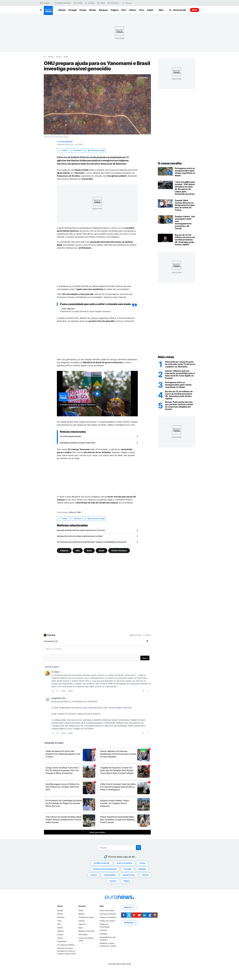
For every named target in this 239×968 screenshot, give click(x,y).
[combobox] (135, 3)
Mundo (92, 10)
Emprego (103, 934)
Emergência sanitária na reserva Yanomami (77, 443)
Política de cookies (107, 921)
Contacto (103, 930)
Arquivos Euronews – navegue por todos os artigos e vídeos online (66, 951)
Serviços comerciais (108, 914)
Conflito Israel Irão (102, 863)
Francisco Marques (66, 141)
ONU (78, 550)
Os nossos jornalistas (65, 945)
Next (123, 10)
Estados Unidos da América (105, 869)
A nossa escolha (170, 163)
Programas (61, 941)
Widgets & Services (86, 931)
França (142, 863)
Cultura (132, 10)
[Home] (44, 57)
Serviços (82, 906)
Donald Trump (129, 875)
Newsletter (128, 923)
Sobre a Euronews (107, 910)
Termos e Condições (108, 917)
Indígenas (64, 550)
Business (103, 10)
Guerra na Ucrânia (124, 863)
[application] (97, 104)
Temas (60, 906)
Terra (141, 10)
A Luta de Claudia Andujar (70, 436)
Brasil (66, 57)
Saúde (150, 10)
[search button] (123, 3)
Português (45, 3)
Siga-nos (82, 924)
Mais (102, 906)
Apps (81, 928)
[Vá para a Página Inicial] (48, 10)
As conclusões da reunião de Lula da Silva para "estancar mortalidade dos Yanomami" (92, 542)
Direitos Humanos (119, 550)
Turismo (113, 881)
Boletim (82, 914)
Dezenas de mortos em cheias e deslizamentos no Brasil (80, 536)
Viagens (115, 10)
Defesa (127, 881)
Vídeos (60, 938)
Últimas (62, 10)
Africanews (83, 934)
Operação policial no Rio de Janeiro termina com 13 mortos (81, 530)
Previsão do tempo (86, 917)
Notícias (51, 57)
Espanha (142, 869)
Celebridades (110, 875)
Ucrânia (145, 875)
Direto (194, 10)
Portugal (73, 10)
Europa (83, 10)
